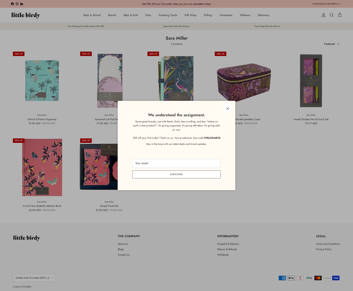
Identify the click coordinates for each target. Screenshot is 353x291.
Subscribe (176, 174)
